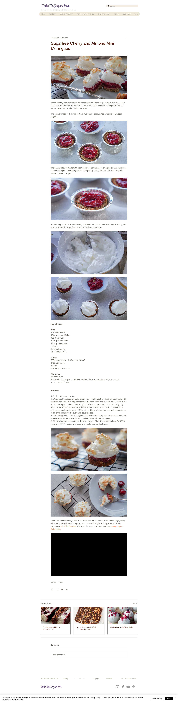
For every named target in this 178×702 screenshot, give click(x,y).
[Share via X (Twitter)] (57, 589)
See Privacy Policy (17, 699)
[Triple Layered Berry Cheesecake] (55, 615)
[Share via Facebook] (52, 589)
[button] (116, 14)
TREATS (60, 582)
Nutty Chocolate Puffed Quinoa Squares (86, 628)
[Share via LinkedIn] (62, 589)
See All (135, 603)
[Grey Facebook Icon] (123, 687)
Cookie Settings (157, 698)
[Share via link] (67, 589)
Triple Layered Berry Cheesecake (51, 628)
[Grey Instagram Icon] (117, 687)
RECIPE (53, 582)
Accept (169, 698)
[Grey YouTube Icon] (128, 687)
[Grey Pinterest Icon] (133, 687)
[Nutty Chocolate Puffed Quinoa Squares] (89, 615)
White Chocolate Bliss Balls (121, 627)
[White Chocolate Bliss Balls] (122, 615)
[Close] (175, 698)
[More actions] (126, 37)
